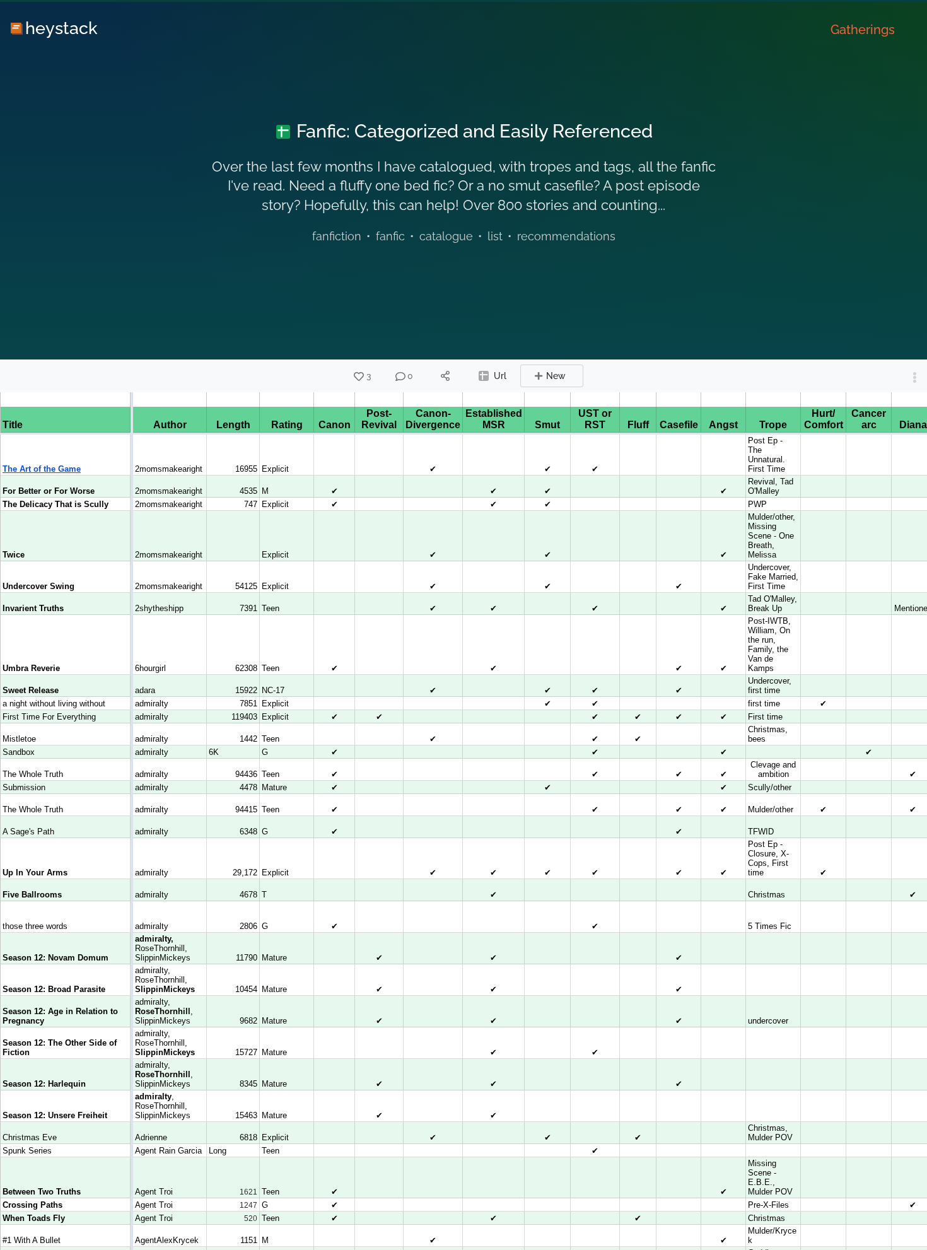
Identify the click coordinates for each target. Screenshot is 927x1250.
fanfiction (336, 236)
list (495, 236)
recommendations (566, 236)
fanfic (390, 236)
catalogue (446, 236)
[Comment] (400, 376)
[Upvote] (358, 376)
